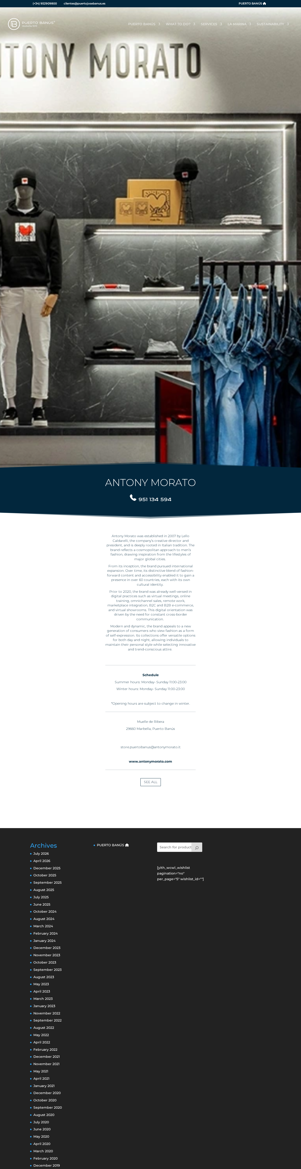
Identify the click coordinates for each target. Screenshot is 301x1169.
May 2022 (41, 1035)
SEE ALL (150, 782)
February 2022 (45, 1049)
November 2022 (46, 1013)
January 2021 (44, 1086)
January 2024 (44, 941)
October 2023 (44, 962)
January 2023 (44, 1006)
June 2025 (41, 904)
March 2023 (43, 999)
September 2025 (47, 882)
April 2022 (41, 1042)
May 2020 (41, 1136)
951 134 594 (155, 499)
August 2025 (43, 890)
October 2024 (44, 911)
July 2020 (41, 1122)
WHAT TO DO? (178, 24)
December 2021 (46, 1057)
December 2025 (46, 868)
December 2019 (46, 1165)
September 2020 (47, 1107)
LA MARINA (237, 24)
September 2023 (47, 970)
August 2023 (43, 977)
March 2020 (43, 1151)
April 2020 (41, 1144)
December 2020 (47, 1093)
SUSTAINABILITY (270, 24)
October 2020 (44, 1100)
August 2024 (43, 919)
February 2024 (45, 933)
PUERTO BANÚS (251, 3)
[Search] (196, 847)
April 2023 (41, 991)
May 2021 (40, 1071)
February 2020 (45, 1158)
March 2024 (43, 926)
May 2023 (41, 984)
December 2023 (46, 948)
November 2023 (46, 955)
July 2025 (41, 897)
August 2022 (43, 1028)
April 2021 (41, 1078)
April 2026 (41, 861)
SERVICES (209, 24)
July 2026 (41, 853)
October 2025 (44, 875)
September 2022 (47, 1020)
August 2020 (43, 1115)
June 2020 (42, 1129)
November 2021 (46, 1064)
